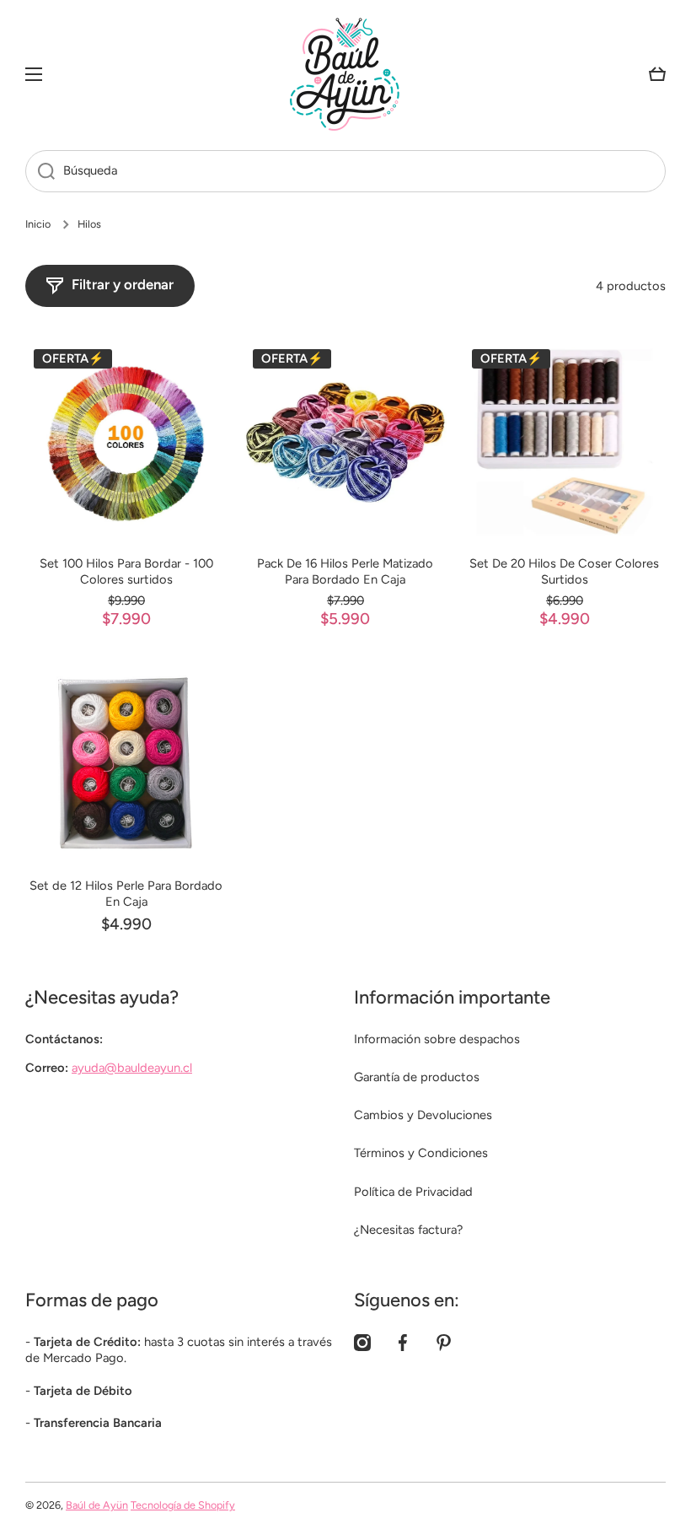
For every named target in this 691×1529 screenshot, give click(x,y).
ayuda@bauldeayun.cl (132, 1067)
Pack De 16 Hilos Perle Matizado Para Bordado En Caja (345, 571)
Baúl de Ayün (97, 1505)
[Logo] (345, 74)
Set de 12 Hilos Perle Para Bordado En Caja (125, 893)
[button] (657, 74)
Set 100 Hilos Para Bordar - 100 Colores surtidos (126, 571)
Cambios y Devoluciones (423, 1115)
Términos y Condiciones (421, 1152)
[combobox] (345, 171)
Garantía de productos (416, 1077)
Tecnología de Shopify (183, 1505)
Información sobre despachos (437, 1039)
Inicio (38, 224)
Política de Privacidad (413, 1191)
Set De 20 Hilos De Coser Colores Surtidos (564, 571)
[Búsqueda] (40, 171)
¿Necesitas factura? (408, 1229)
